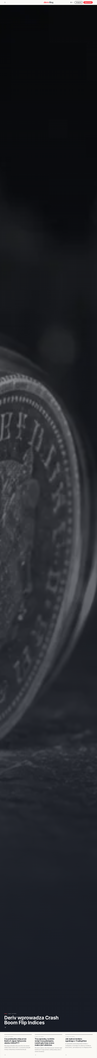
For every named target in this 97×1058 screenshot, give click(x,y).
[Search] (5, 2)
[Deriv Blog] (48, 2)
